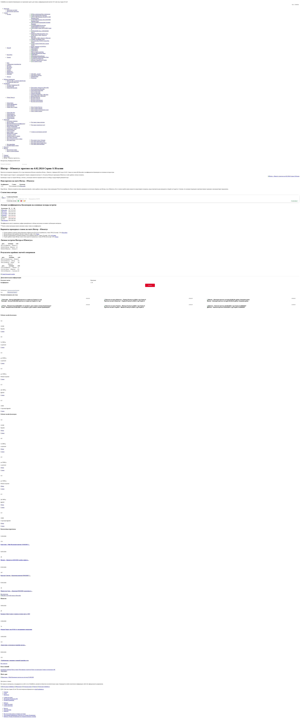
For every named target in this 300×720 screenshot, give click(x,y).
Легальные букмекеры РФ (11, 698)
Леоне (56, 236)
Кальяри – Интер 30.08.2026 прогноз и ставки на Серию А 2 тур (21, 301)
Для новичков (7, 709)
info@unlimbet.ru (39, 689)
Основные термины (6, 669)
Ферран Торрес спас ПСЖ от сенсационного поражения (16, 629)
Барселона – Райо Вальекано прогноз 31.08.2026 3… (15, 544)
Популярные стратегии (25, 669)
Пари (37, 234)
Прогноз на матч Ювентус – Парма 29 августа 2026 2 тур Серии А (124, 301)
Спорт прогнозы (8, 705)
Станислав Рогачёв (12, 196)
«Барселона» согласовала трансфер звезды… (13, 645)
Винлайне (64, 232)
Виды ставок (15, 669)
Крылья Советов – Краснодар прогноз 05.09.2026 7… (16, 575)
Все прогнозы (4, 594)
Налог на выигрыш (36, 669)
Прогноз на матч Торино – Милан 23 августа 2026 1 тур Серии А (124, 307)
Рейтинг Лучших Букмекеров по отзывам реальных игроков (20, 716)
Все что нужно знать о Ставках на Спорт (15, 713)
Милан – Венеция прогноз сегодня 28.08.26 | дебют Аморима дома (227, 301)
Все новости (4, 663)
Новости (6, 711)
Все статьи (3, 671)
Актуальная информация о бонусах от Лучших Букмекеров (19, 715)
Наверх (150, 285)
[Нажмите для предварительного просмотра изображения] (283, 176)
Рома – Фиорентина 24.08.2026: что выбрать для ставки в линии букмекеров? (25, 307)
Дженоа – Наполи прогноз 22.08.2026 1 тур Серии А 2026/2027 (226, 307)
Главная (6, 692)
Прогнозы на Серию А (12, 292)
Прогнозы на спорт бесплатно (13, 290)
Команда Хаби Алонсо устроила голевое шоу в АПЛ (15, 614)
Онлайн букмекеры (9, 700)
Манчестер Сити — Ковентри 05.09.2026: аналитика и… (16, 591)
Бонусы (6, 708)
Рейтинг (6, 703)
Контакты (6, 694)
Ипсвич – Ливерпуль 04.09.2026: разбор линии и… (15, 560)
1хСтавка (53, 235)
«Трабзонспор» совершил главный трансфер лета (15, 660)
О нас (5, 693)
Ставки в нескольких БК (48, 669)
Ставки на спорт (8, 697)
